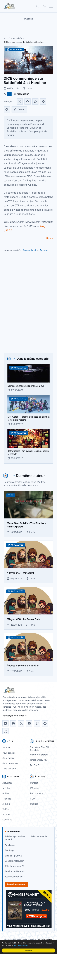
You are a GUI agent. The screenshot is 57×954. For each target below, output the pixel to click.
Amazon (44, 250)
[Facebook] (27, 101)
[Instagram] (5, 731)
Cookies (34, 804)
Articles (6, 788)
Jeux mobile (8, 758)
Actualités (17, 38)
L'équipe (34, 788)
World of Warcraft (39, 754)
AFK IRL (6, 804)
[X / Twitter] (21, 723)
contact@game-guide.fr (14, 715)
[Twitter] (20, 101)
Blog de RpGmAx (13, 855)
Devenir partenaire (16, 884)
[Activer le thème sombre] (44, 6)
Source (49, 238)
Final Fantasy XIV (38, 759)
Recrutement (36, 793)
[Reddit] (7, 109)
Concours (7, 819)
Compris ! (28, 950)
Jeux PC (6, 747)
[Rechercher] (37, 6)
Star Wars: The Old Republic (39, 748)
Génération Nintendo (15, 871)
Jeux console (9, 752)
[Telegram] (43, 101)
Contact (34, 782)
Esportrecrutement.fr (15, 876)
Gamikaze (10, 845)
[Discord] (13, 723)
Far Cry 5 (34, 765)
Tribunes (6, 798)
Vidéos (5, 809)
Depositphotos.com (14, 861)
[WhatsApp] (35, 101)
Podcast (6, 814)
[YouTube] (29, 723)
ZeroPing (9, 850)
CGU (32, 798)
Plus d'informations (21, 945)
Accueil (7, 38)
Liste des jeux (9, 768)
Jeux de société (10, 763)
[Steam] (5, 723)
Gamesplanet (29, 250)
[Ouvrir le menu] (51, 6)
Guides (5, 793)
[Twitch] (37, 723)
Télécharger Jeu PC (14, 866)
